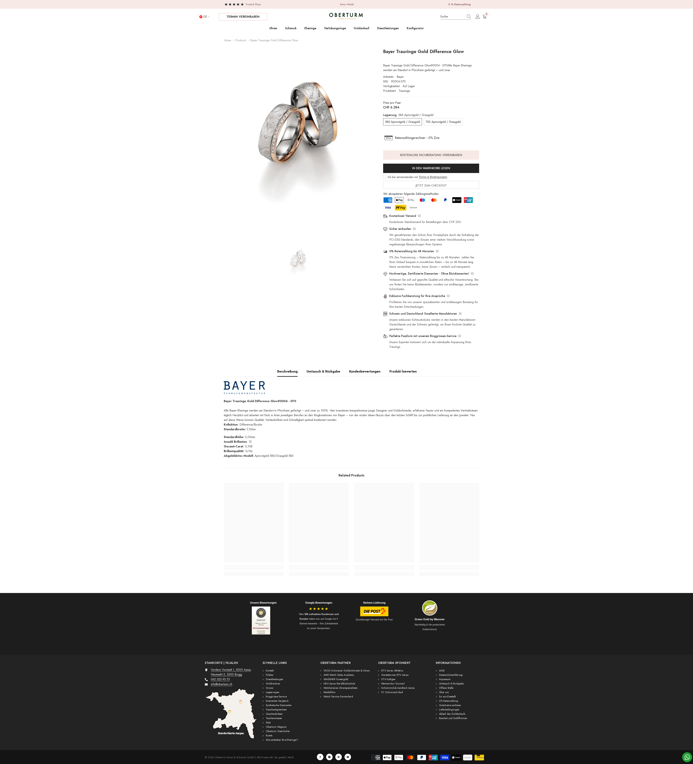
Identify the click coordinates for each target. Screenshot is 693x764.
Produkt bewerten (403, 371)
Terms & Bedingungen (433, 177)
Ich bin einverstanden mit (403, 177)
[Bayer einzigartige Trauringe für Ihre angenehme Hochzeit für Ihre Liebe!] (351, 387)
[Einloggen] (478, 17)
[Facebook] (320, 757)
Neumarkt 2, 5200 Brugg (226, 674)
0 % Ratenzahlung (459, 4)
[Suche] (455, 17)
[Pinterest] (338, 757)
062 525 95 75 (220, 679)
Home (227, 40)
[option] (298, 142)
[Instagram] (329, 757)
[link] (254, 567)
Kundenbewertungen (364, 371)
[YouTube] (348, 757)
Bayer (400, 77)
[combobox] (452, 16)
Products (240, 40)
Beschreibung (287, 371)
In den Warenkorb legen (431, 168)
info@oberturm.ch (221, 684)
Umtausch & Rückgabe (323, 371)
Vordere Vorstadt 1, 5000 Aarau (231, 670)
